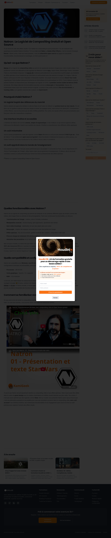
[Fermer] (73, 239)
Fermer (55, 297)
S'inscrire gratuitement (55, 292)
